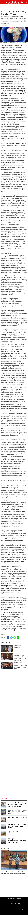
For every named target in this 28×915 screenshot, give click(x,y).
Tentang (21, 909)
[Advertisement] (14, 732)
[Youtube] (19, 903)
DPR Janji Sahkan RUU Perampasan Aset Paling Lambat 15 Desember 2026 (17, 840)
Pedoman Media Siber (13, 909)
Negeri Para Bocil (13, 831)
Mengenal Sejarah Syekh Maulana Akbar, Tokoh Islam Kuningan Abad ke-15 (17, 811)
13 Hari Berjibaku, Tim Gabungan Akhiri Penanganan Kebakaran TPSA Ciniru (17, 826)
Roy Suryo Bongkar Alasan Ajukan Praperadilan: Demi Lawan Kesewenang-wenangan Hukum (20, 665)
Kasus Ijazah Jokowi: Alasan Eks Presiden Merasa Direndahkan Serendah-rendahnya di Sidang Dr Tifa (19, 657)
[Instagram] (12, 903)
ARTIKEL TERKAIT (5, 642)
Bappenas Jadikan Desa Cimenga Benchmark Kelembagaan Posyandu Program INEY (17, 804)
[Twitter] (11, 637)
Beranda (6, 909)
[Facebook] (8, 637)
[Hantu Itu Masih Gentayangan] (7, 648)
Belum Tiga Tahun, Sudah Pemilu (17, 817)
